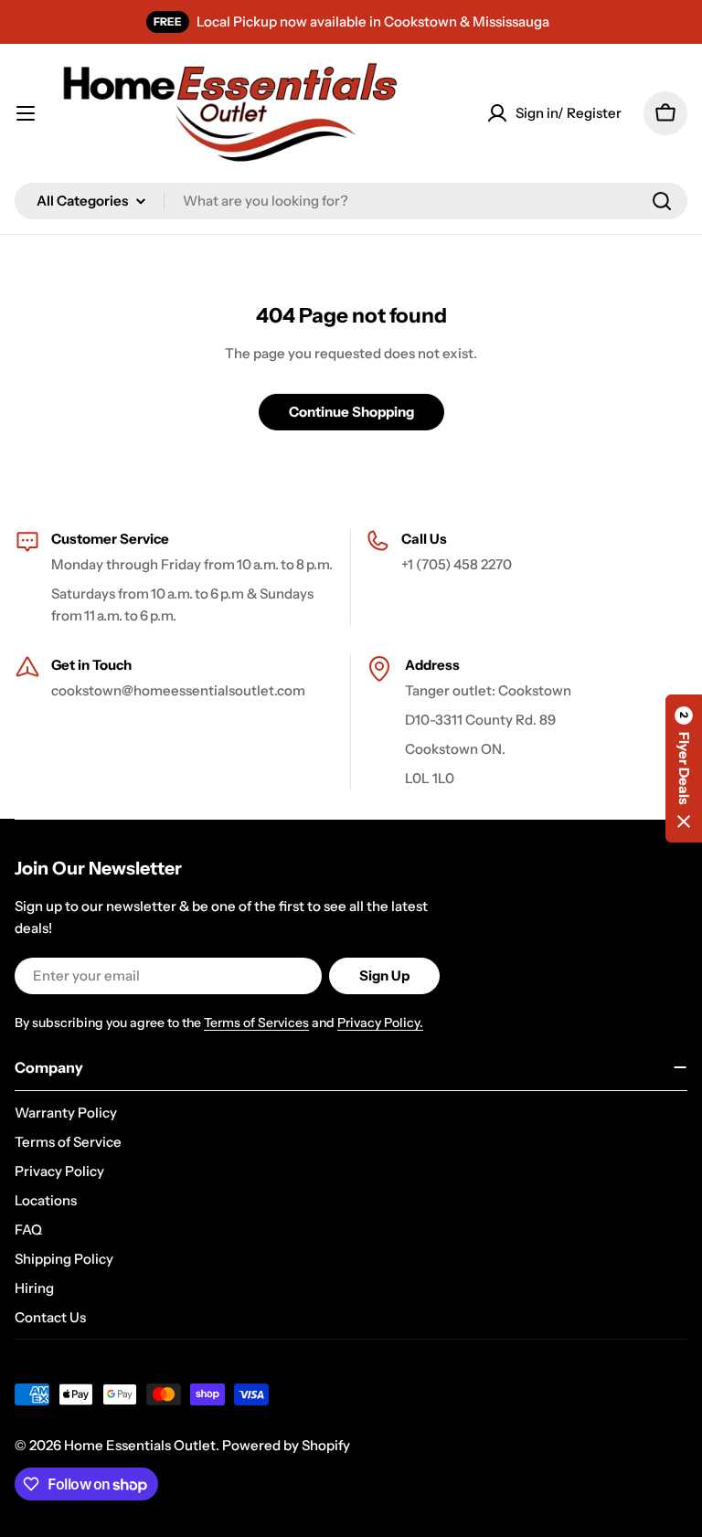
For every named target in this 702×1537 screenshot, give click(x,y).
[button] (683, 768)
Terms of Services (256, 1022)
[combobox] (351, 201)
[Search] (662, 201)
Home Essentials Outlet (140, 1445)
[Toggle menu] (26, 113)
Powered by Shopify (286, 1445)
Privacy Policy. (380, 1022)
